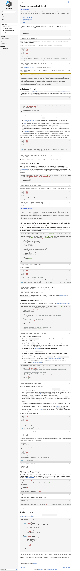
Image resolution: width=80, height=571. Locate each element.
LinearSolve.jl (26, 20)
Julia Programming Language (51, 569)
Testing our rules (26, 512)
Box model (4, 21)
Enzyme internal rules (27, 17)
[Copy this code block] (70, 31)
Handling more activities (29, 163)
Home (1, 14)
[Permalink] (30, 9)
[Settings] (68, 2)
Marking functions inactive (30, 472)
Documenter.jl (40, 569)
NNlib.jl (24, 22)
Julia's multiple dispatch (64, 211)
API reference (3, 43)
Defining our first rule (28, 89)
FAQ (1, 41)
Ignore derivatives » (66, 567)
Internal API (4, 51)
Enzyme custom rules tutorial (33, 6)
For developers (5, 48)
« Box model (22, 567)
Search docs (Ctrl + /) (5, 11)
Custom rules (4, 24)
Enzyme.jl (9, 8)
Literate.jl (35, 563)
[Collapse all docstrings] (70, 2)
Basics (3, 19)
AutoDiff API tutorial (28, 67)
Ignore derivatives (5, 38)
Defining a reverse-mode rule (31, 300)
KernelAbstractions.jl (27, 19)
